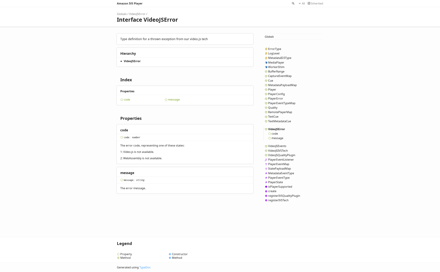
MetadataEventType (281, 173)
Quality (272, 107)
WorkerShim (276, 67)
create (272, 191)
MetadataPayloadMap (282, 85)
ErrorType (274, 49)
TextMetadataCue (279, 121)
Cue (270, 80)
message (174, 99)
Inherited (317, 3)
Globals (122, 14)
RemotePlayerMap (280, 112)
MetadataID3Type (279, 58)
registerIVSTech (278, 200)
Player (272, 89)
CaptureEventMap (280, 76)
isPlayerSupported (280, 187)
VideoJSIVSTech (278, 151)
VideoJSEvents (277, 146)
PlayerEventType (279, 178)
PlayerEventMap (278, 164)
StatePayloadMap (279, 168)
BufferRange (276, 71)
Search (292, 3)
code (127, 99)
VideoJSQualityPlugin (281, 155)
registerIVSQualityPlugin (284, 196)
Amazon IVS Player (129, 3)
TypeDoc (145, 267)
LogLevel (273, 53)
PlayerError (275, 98)
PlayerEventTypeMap (281, 103)
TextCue (273, 116)
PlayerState (275, 182)
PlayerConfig (276, 94)
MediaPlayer (276, 62)
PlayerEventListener (281, 159)
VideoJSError (137, 14)
